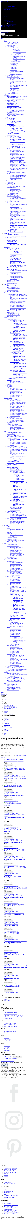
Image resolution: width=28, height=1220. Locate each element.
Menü (2, 38)
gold (6, 1038)
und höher (10, 1026)
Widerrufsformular (8, 1191)
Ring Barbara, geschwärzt (11, 925)
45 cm (7, 1047)
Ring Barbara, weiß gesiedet (11, 933)
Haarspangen (7, 725)
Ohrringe (6, 720)
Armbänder (6, 723)
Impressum (6, 1176)
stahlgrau (8, 1040)
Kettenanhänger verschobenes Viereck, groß (15, 967)
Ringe (5, 722)
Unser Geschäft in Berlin (10, 1170)
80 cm (7, 1050)
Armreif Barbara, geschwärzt (11, 978)
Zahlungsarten (7, 1182)
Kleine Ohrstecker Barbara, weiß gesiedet (15, 778)
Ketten (5, 718)
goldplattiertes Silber (10, 1031)
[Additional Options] (4, 1066)
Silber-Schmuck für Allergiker (11, 1212)
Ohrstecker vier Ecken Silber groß (13, 842)
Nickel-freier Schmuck (9, 1213)
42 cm (7, 1046)
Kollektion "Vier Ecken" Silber (13, 1015)
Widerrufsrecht (7, 1189)
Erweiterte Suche (5, 32)
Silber (5, 712)
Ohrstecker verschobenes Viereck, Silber (14, 850)
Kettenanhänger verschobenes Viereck (14, 914)
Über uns (6, 1173)
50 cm (7, 1048)
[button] (11, 766)
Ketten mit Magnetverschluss (11, 1205)
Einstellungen (4, 694)
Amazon (9, 1075)
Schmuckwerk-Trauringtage (10, 1210)
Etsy (8, 1071)
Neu (5, 734)
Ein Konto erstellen (8, 21)
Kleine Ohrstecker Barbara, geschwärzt (14, 769)
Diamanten (6, 732)
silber (7, 1039)
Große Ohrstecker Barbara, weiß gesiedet (15, 867)
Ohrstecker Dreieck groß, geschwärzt (13, 795)
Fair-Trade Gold (8, 1209)
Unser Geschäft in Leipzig (10, 1168)
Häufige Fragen (7, 1203)
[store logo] (9, 24)
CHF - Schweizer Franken (10, 8)
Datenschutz (7, 1192)
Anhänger (6, 719)
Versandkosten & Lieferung (10, 1183)
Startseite (6, 711)
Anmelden (6, 20)
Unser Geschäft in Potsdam (10, 1172)
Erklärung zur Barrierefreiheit (11, 1195)
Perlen (5, 733)
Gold (5, 729)
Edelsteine (6, 730)
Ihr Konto (3, 692)
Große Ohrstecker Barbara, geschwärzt (14, 859)
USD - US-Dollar (8, 9)
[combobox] (8, 31)
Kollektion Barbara (10, 1012)
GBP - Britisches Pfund (9, 6)
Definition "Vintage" (9, 1206)
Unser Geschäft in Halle (10, 1169)
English (5, 16)
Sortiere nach (4, 755)
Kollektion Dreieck (10, 1014)
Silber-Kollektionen (8, 714)
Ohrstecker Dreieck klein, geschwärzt (13, 761)
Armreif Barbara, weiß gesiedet (12, 986)
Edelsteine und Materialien (10, 1207)
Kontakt (6, 1175)
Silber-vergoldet (8, 727)
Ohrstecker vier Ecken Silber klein (13, 786)
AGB (5, 1194)
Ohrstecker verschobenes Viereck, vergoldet (15, 888)
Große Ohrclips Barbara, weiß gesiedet (14, 905)
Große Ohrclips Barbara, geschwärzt (13, 897)
